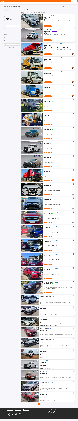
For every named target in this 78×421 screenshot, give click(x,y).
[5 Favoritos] (41, 254)
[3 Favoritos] (41, 100)
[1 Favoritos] (41, 57)
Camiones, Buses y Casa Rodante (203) (12, 17)
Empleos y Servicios (12, 3)
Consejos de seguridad (70, 3)
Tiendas (24, 412)
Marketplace (18, 3)
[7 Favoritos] (41, 268)
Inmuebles (2, 3)
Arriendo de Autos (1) (9, 21)
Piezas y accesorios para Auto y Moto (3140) (11, 14)
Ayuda (8, 412)
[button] (41, 21)
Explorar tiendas (65, 3)
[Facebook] (48, 411)
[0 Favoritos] (41, 43)
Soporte (8, 413)
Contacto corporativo (10, 414)
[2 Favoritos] (41, 15)
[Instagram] (49, 411)
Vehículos (6, 3)
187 (55, 404)
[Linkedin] (52, 411)
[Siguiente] (57, 404)
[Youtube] (54, 411)
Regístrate (8, 415)
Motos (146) (7, 18)
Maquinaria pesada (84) (9, 19)
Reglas (16, 414)
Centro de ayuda (75, 3)
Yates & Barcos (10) (9, 20)
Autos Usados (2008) (9, 16)
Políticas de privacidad (18, 412)
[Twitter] (51, 411)
